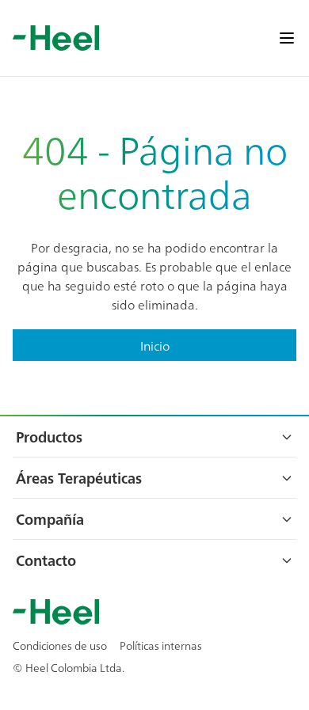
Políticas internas (161, 645)
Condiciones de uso (60, 645)
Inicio (155, 345)
